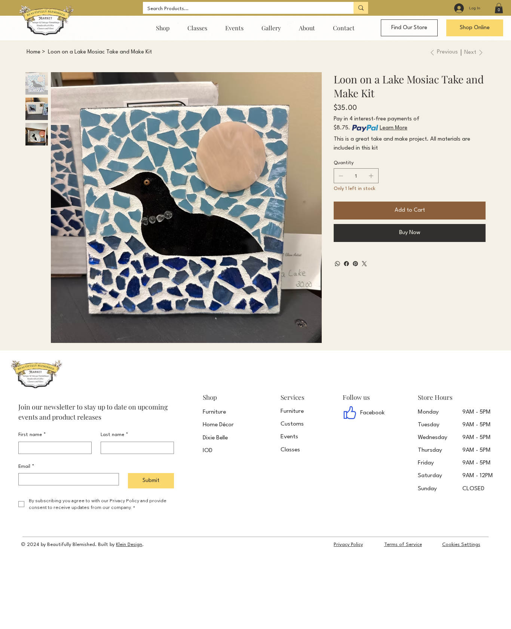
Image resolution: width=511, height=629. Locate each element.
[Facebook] (346, 263)
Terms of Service (403, 544)
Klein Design (129, 544)
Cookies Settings (461, 544)
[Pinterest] (355, 263)
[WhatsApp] (337, 263)
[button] (499, 8)
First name (32, 434)
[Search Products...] (361, 8)
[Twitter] (364, 263)
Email (26, 466)
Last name (114, 434)
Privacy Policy (348, 544)
